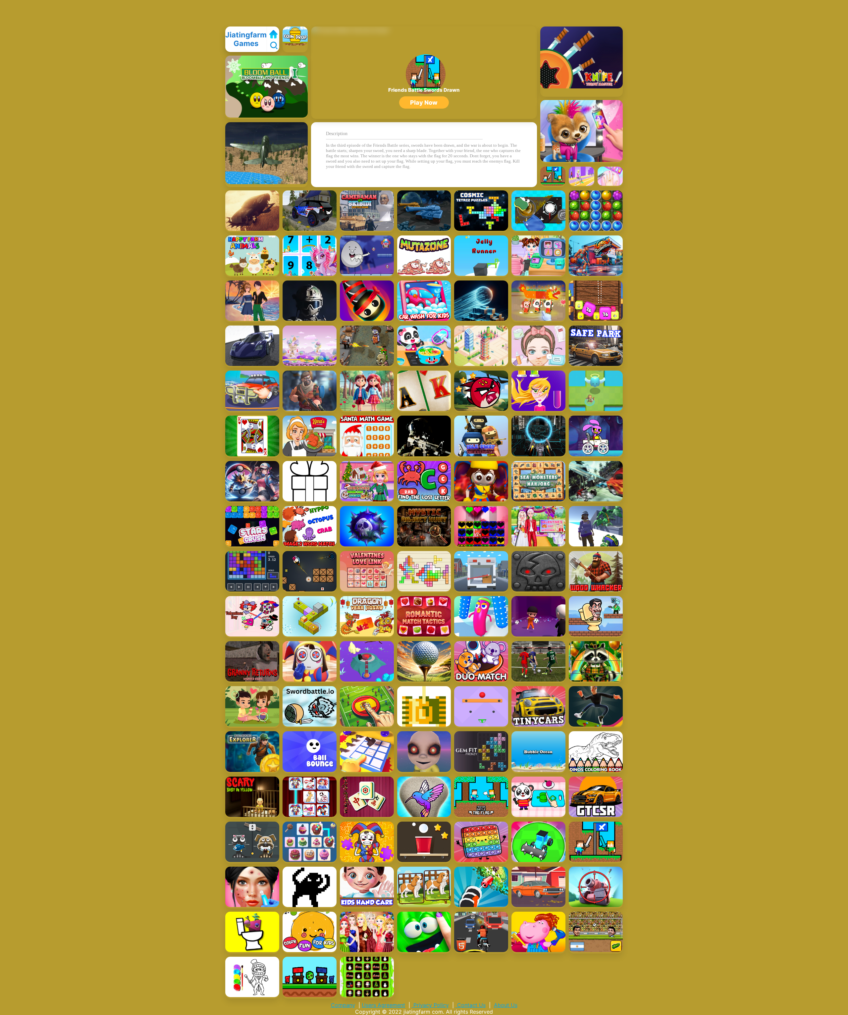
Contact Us (470, 1005)
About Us (505, 1005)
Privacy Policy (430, 1005)
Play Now (424, 102)
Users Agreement (383, 1005)
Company (343, 1005)
